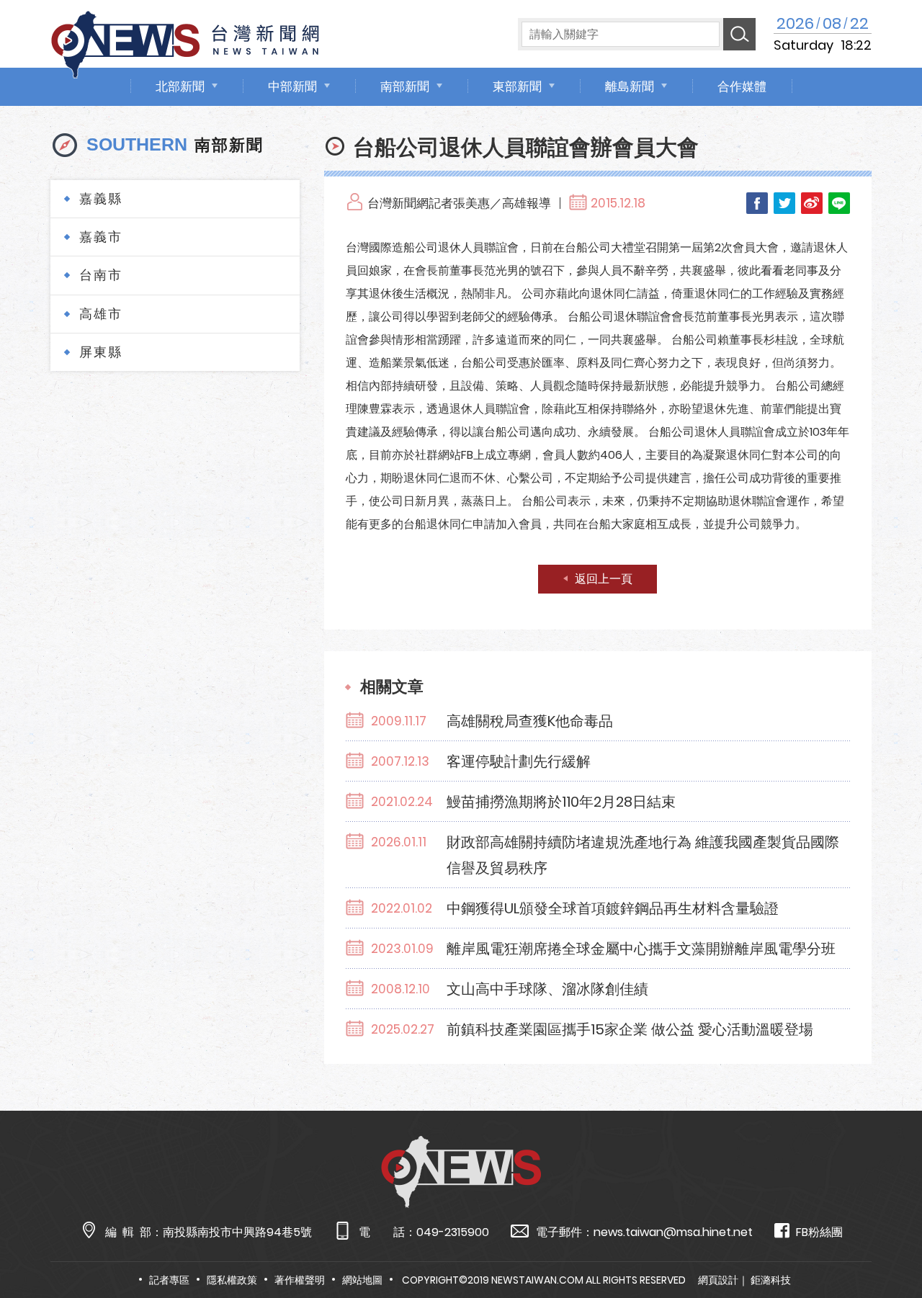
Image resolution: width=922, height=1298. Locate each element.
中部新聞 (292, 86)
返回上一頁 (603, 578)
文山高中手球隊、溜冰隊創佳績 (547, 989)
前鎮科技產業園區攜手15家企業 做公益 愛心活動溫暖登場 (630, 1029)
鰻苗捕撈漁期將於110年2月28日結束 (561, 802)
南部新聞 (404, 86)
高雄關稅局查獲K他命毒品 (530, 721)
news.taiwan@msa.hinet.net (673, 1232)
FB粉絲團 (819, 1232)
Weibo (812, 203)
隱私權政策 (232, 1280)
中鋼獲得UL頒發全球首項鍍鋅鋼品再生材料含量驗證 (613, 908)
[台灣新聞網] (185, 42)
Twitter (784, 203)
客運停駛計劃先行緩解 (519, 761)
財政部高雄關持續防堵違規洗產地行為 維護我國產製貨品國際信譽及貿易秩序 (643, 855)
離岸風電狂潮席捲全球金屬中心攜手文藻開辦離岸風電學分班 (641, 949)
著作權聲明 (299, 1280)
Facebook (757, 203)
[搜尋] (739, 34)
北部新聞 (180, 86)
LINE (839, 203)
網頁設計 (718, 1280)
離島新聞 (629, 86)
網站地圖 (362, 1280)
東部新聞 (517, 86)
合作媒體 (741, 86)
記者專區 (169, 1280)
